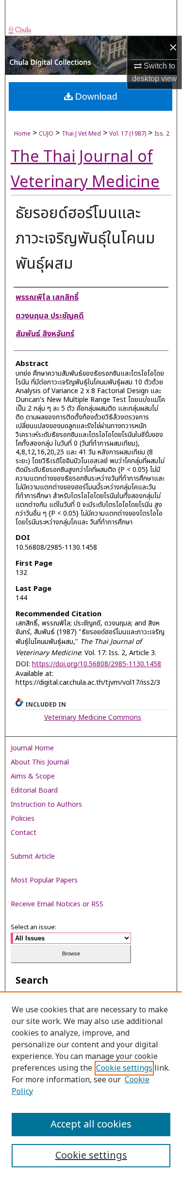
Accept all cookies (91, 1124)
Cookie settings (124, 1068)
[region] (91, 1085)
